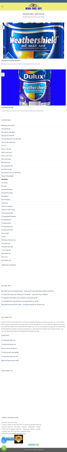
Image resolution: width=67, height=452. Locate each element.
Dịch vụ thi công (6, 159)
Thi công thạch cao (7, 226)
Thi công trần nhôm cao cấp (9, 356)
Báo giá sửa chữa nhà (7, 135)
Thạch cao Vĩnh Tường (8, 210)
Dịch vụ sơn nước (6, 152)
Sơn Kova (4, 186)
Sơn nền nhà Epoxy (7, 189)
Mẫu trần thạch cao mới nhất (9, 360)
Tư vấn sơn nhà (6, 250)
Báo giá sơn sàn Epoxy (8, 132)
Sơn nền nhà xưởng (7, 193)
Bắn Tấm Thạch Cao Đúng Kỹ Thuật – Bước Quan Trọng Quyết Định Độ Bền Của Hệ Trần (27, 291)
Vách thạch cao (5, 253)
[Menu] (2, 6)
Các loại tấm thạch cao (8, 142)
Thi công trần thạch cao (8, 340)
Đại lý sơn (4, 257)
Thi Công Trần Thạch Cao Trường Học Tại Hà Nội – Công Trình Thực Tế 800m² (24, 294)
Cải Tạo (3, 145)
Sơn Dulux (4, 179)
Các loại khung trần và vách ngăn (11, 139)
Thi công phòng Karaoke (8, 216)
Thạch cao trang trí (6, 206)
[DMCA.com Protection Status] (33, 444)
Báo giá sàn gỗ (5, 129)
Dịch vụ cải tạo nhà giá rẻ (8, 348)
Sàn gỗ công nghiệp (7, 176)
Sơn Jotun (4, 183)
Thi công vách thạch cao (8, 344)
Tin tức (3, 236)
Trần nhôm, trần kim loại (8, 240)
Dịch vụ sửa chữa (6, 156)
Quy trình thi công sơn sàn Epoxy (11, 172)
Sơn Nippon (4, 196)
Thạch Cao (4, 203)
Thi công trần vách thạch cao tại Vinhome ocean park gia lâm (19, 298)
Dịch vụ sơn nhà (6, 149)
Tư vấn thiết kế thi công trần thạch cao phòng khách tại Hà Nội (20, 301)
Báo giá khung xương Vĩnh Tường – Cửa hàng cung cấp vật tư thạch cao (22, 304)
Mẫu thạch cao (5, 162)
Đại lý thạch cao (6, 260)
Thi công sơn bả (6, 223)
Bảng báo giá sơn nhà (7, 125)
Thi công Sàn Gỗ (6, 220)
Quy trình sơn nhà (6, 169)
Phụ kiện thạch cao (7, 166)
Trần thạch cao (5, 243)
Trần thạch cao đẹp (7, 247)
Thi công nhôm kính (7, 213)
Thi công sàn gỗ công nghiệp (10, 352)
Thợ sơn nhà (5, 233)
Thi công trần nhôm (7, 230)
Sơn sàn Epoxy (5, 199)
